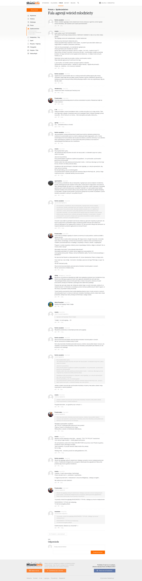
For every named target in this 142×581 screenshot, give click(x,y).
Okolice (32, 19)
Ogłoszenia (54, 3)
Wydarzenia (45, 3)
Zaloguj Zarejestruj (108, 3)
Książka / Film (34, 50)
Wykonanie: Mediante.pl (107, 578)
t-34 (56, 109)
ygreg (56, 122)
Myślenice (33, 15)
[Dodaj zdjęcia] (53, 552)
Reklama (73, 3)
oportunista (58, 181)
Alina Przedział (59, 302)
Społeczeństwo (34, 28)
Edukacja (33, 22)
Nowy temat (34, 10)
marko (57, 31)
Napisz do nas (35, 570)
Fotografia (33, 47)
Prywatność (54, 578)
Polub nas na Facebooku (105, 570)
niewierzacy (58, 88)
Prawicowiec (58, 98)
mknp (56, 275)
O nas (40, 578)
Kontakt (66, 3)
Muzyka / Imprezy (35, 44)
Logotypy (46, 578)
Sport (31, 40)
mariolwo (57, 511)
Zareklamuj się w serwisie (56, 570)
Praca (32, 25)
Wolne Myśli (33, 53)
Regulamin (62, 578)
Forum (61, 3)
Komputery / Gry (35, 37)
